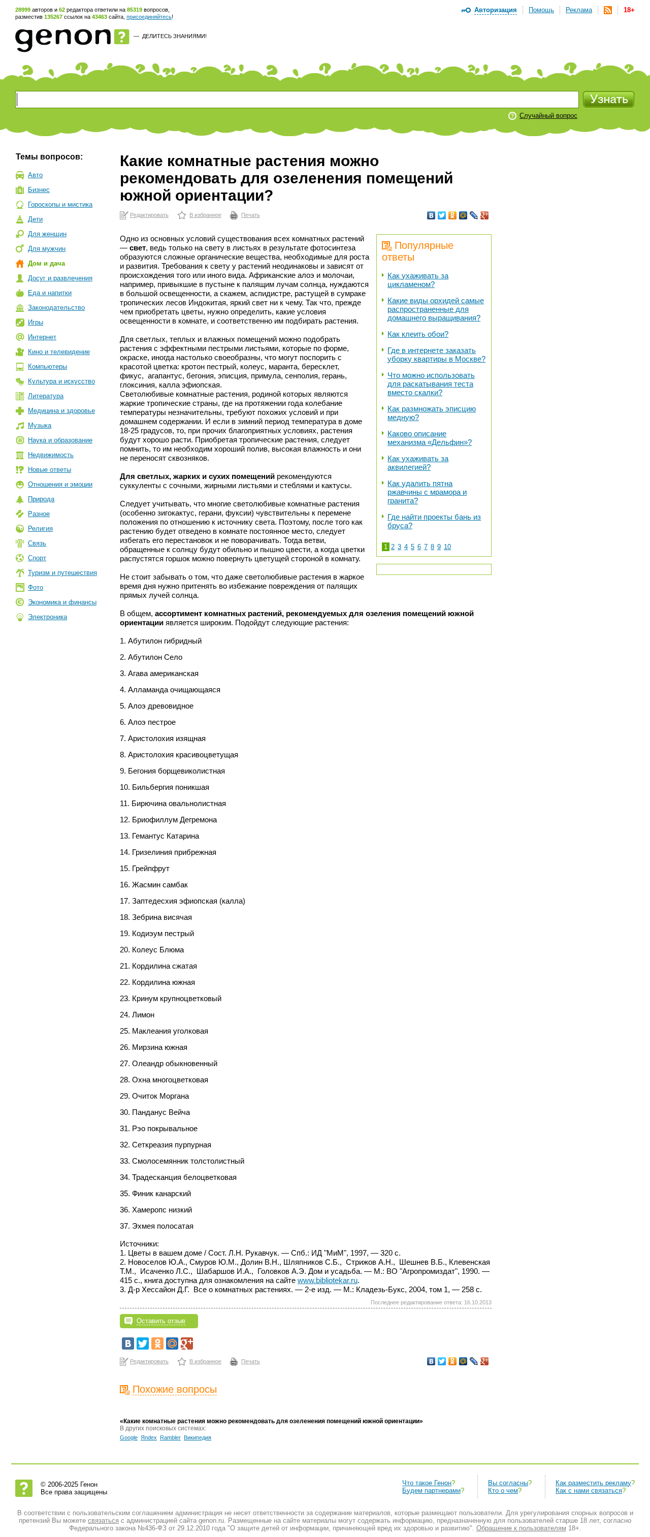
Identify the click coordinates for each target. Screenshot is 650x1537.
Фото (35, 587)
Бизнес (39, 190)
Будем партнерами (431, 1490)
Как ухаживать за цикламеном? (417, 280)
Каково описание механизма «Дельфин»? (429, 437)
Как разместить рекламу (593, 1483)
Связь (37, 543)
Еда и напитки (50, 293)
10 (447, 547)
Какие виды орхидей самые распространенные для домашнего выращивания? (435, 309)
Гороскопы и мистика (60, 204)
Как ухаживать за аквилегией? (417, 462)
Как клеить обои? (417, 334)
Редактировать (149, 215)
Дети (35, 219)
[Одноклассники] (452, 215)
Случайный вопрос (548, 115)
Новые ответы (49, 469)
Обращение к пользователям (521, 1528)
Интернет (42, 337)
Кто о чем (503, 1490)
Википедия (197, 1437)
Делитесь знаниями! (174, 36)
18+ (629, 10)
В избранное (205, 215)
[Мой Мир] (463, 215)
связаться (103, 1520)
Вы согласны (508, 1483)
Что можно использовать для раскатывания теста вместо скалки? (431, 384)
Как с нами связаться (589, 1490)
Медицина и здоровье (61, 410)
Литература (45, 396)
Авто (35, 175)
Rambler (170, 1437)
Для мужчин (47, 248)
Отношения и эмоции (60, 484)
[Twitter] (442, 215)
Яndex (149, 1437)
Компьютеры (47, 366)
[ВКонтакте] (431, 215)
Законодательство (56, 307)
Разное (39, 514)
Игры (35, 322)
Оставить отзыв (161, 1321)
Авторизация (495, 10)
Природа (41, 499)
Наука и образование (60, 440)
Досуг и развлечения (60, 278)
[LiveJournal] (474, 215)
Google (129, 1437)
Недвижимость (51, 455)
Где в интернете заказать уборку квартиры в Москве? (436, 354)
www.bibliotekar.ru (328, 1280)
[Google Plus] (484, 215)
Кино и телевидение (59, 352)
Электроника (47, 617)
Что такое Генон (426, 1483)
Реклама (579, 10)
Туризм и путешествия (62, 573)
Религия (40, 528)
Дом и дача (46, 263)
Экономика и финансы (62, 602)
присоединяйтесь (149, 17)
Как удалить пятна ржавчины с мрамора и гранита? (427, 492)
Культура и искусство (61, 381)
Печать (250, 215)
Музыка (39, 425)
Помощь (541, 10)
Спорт (37, 558)
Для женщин (47, 234)
